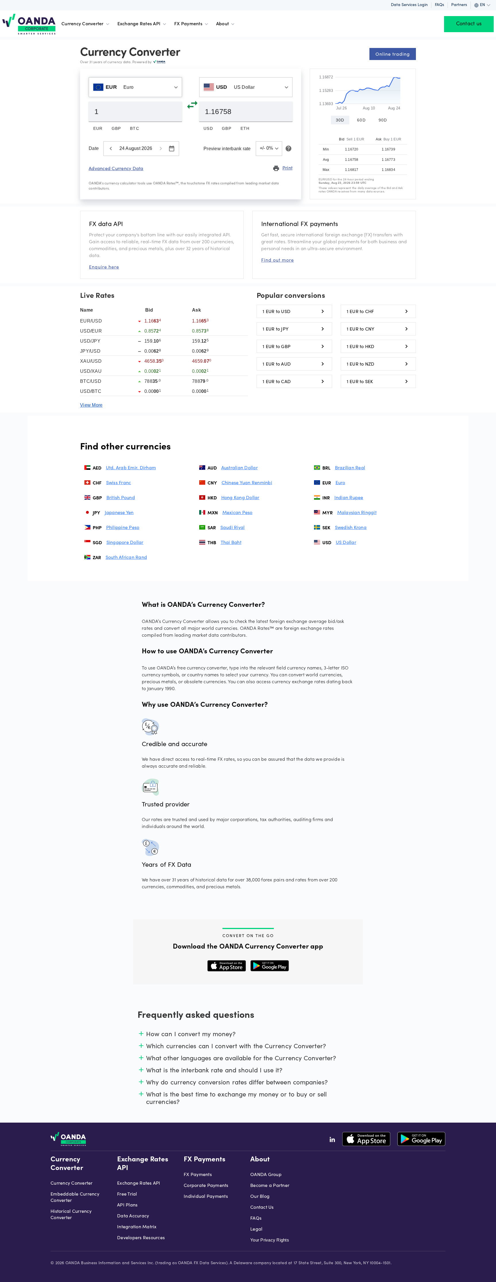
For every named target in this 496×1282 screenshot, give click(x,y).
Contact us (469, 24)
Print (282, 168)
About (222, 24)
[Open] (176, 87)
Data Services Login (409, 5)
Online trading (392, 54)
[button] (269, 148)
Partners (459, 5)
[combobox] (135, 87)
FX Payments (188, 24)
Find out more (277, 260)
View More (91, 405)
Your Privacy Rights (269, 1239)
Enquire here (104, 267)
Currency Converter (82, 24)
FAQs (439, 5)
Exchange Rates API (139, 24)
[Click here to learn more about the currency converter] (287, 148)
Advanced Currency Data (116, 168)
